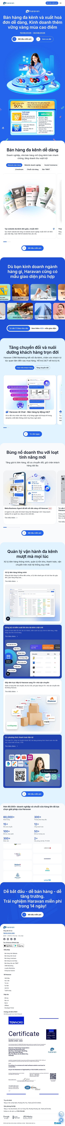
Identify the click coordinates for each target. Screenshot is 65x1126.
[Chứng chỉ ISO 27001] (32, 1056)
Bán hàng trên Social (10, 956)
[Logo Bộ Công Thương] (57, 1123)
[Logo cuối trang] (8, 927)
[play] (8, 619)
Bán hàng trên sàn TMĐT (11, 963)
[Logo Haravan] (8, 3)
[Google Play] (19, 945)
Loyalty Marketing (10, 968)
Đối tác (6, 998)
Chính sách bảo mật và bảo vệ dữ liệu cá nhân (14, 1123)
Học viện (7, 980)
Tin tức (6, 983)
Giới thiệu (7, 978)
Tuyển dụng (8, 990)
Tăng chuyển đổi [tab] (42, 368)
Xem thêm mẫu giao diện (43, 328)
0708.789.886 (21, 1111)
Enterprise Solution (10, 970)
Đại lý (6, 1003)
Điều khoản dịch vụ (30, 1123)
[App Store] (8, 945)
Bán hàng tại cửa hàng (11, 960)
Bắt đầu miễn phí (52, 3)
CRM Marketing (9, 965)
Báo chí (7, 1000)
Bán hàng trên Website (11, 953)
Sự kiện (7, 985)
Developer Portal (9, 1008)
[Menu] (60, 3)
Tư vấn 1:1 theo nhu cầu (18, 328)
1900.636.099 (9, 933)
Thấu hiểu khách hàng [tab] (25, 368)
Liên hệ (7, 988)
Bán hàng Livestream (10, 958)
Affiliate (7, 1005)
